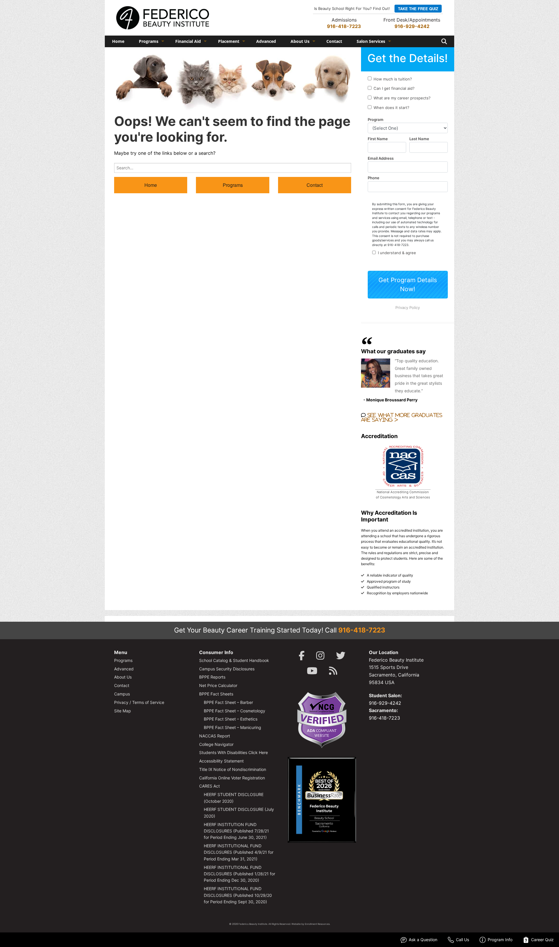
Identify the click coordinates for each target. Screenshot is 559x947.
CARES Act (209, 785)
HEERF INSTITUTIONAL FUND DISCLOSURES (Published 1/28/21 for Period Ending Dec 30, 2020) (239, 874)
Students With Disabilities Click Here (233, 752)
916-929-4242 (412, 26)
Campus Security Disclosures (226, 668)
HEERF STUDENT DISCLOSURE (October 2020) (233, 797)
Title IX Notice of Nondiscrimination (232, 769)
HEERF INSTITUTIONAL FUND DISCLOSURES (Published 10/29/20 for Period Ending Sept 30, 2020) (238, 895)
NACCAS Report (214, 735)
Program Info (500, 939)
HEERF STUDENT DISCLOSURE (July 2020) (239, 812)
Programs (148, 41)
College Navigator (216, 744)
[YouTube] (312, 671)
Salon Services (371, 41)
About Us (300, 41)
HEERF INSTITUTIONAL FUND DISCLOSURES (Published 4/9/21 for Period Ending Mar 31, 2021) (238, 852)
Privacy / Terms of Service (139, 702)
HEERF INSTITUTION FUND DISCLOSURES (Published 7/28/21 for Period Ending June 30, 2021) (236, 831)
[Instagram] (320, 655)
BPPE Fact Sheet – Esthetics (230, 718)
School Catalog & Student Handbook (234, 660)
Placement (228, 41)
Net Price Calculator (218, 685)
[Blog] (333, 671)
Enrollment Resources (317, 924)
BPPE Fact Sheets (216, 693)
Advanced (266, 41)
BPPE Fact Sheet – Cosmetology (234, 710)
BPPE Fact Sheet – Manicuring (232, 727)
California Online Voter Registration (232, 777)
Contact (334, 41)
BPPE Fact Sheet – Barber (228, 702)
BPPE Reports (212, 676)
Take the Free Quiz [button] (418, 8)
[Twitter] (340, 655)
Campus (122, 693)
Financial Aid (188, 41)
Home (118, 41)
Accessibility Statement (221, 760)
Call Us (462, 939)
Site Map (122, 710)
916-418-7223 (344, 26)
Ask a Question (423, 939)
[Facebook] (302, 655)
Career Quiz (542, 939)
